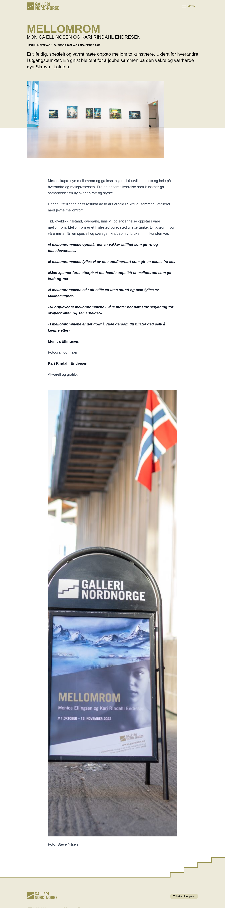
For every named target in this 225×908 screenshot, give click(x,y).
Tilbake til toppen (183, 896)
